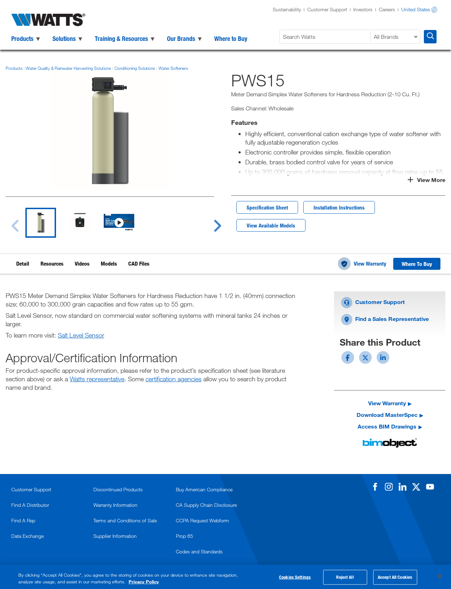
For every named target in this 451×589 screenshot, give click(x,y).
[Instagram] (388, 486)
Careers (387, 9)
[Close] (439, 576)
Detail (22, 263)
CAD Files (138, 263)
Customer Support (327, 9)
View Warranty (370, 263)
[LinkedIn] (402, 486)
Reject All (344, 577)
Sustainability (287, 9)
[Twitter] (416, 486)
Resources (52, 263)
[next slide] (210, 221)
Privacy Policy (144, 581)
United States (415, 9)
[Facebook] (375, 486)
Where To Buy (417, 264)
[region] (225, 577)
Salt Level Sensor (81, 335)
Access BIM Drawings (387, 426)
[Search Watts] (430, 36)
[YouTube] (430, 486)
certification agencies (174, 379)
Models (109, 263)
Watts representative (97, 379)
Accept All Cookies (395, 577)
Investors (362, 9)
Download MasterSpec (387, 414)
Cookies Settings (295, 577)
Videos (82, 263)
